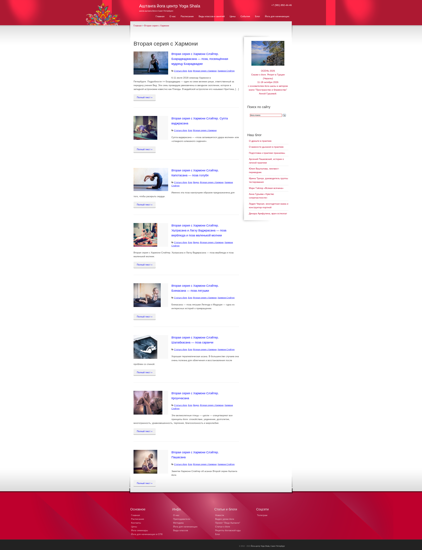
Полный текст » (144, 97)
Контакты (136, 522)
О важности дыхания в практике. (266, 147)
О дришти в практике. (260, 141)
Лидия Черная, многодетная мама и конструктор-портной (268, 205)
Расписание (137, 519)
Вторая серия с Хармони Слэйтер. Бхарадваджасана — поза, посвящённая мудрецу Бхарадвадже (199, 58)
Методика (178, 522)
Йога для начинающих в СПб (147, 534)
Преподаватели (181, 519)
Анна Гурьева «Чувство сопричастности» (261, 196)
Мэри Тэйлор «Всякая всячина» (266, 188)
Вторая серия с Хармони (156, 26)
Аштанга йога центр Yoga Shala (169, 5)
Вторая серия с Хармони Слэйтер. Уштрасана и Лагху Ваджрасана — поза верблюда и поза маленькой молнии (198, 230)
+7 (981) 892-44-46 (281, 5)
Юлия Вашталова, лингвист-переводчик (264, 170)
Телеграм (262, 515)
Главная (138, 26)
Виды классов (180, 530)
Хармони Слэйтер (226, 71)
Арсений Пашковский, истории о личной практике (266, 161)
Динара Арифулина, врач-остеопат (268, 213)
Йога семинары (139, 530)
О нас (176, 515)
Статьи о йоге (222, 526)
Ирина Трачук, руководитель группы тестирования (268, 180)
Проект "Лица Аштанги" (227, 522)
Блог (190, 71)
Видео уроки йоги (224, 519)
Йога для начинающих (185, 526)
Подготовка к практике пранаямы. (267, 153)
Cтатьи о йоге (180, 71)
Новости (219, 515)
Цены (134, 526)
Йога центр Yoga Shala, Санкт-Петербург (268, 546)
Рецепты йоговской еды (228, 530)
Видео (196, 182)
